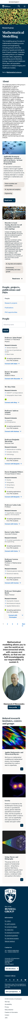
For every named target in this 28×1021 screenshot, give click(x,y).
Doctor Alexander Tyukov (11, 373)
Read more (8, 200)
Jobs (6, 1017)
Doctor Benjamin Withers (14, 472)
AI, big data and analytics (12, 189)
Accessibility (8, 1004)
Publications (9, 308)
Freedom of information (11, 1012)
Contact (7, 1015)
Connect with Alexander (12, 378)
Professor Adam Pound (13, 338)
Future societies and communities (11, 184)
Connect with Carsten (12, 583)
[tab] (14, 298)
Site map (7, 1001)
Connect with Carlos (11, 524)
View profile (13, 707)
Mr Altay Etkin (10, 387)
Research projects (11, 303)
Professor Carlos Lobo (13, 505)
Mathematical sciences (14, 72)
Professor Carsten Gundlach (11, 560)
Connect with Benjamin (12, 464)
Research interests (11, 345)
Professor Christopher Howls (13, 592)
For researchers (9, 929)
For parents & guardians (11, 935)
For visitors (8, 921)
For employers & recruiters (12, 932)
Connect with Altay (11, 402)
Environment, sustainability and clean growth (13, 269)
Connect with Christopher (13, 616)
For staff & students (10, 924)
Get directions (11, 969)
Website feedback (10, 941)
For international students (12, 938)
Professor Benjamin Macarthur (12, 440)
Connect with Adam (11, 363)
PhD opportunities (11, 312)
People (7, 298)
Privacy (7, 1007)
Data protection (9, 1009)
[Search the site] (19, 6)
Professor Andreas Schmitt (11, 412)
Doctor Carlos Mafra (12, 532)
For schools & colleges (11, 927)
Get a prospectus (12, 991)
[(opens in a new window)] (6, 979)
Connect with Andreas (12, 431)
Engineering (8, 193)
